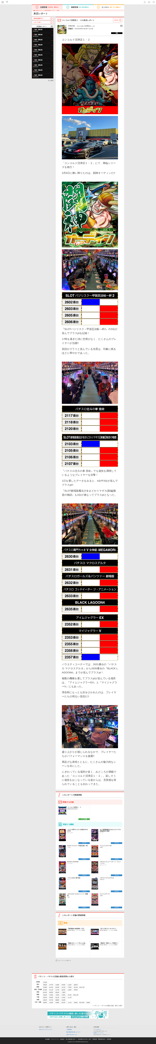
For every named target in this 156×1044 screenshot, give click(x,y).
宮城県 (57, 985)
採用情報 (109, 1039)
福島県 (76, 985)
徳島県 (45, 1000)
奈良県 (70, 995)
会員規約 (62, 1039)
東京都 (76, 987)
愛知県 (57, 992)
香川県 (51, 1000)
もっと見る (50, 80)
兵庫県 (63, 995)
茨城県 (45, 987)
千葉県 (70, 987)
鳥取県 (45, 997)
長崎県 (57, 1002)
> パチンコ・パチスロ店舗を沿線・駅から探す (107, 1005)
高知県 (63, 1000)
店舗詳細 (116, 20)
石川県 (57, 990)
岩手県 (51, 985)
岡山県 (57, 997)
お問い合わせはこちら (71, 1034)
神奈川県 (81, 987)
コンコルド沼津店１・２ (86, 26)
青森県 (45, 985)
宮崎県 (76, 1002)
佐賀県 (51, 1002)
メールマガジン (97, 1029)
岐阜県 (45, 992)
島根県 (51, 997)
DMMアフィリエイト (99, 1033)
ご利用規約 (69, 1029)
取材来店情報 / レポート (50, 10)
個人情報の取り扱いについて (73, 1032)
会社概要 (47, 1039)
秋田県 (63, 985)
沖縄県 (88, 1002)
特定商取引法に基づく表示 (84, 1039)
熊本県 (63, 1002)
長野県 (76, 990)
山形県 (70, 985)
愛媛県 (57, 1000)
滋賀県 (45, 995)
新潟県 (45, 990)
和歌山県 (75, 995)
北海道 (45, 982)
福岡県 (45, 1002)
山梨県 (70, 990)
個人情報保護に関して (71, 1039)
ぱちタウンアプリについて (45, 1029)
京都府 (51, 995)
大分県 (70, 1002)
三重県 (63, 992)
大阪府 (57, 995)
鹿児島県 (81, 1002)
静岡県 (51, 992)
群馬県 (57, 987)
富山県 (51, 990)
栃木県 (51, 987)
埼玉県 (63, 987)
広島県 (63, 997)
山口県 (70, 997)
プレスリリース (55, 1039)
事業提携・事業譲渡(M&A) (99, 1039)
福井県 (63, 990)
